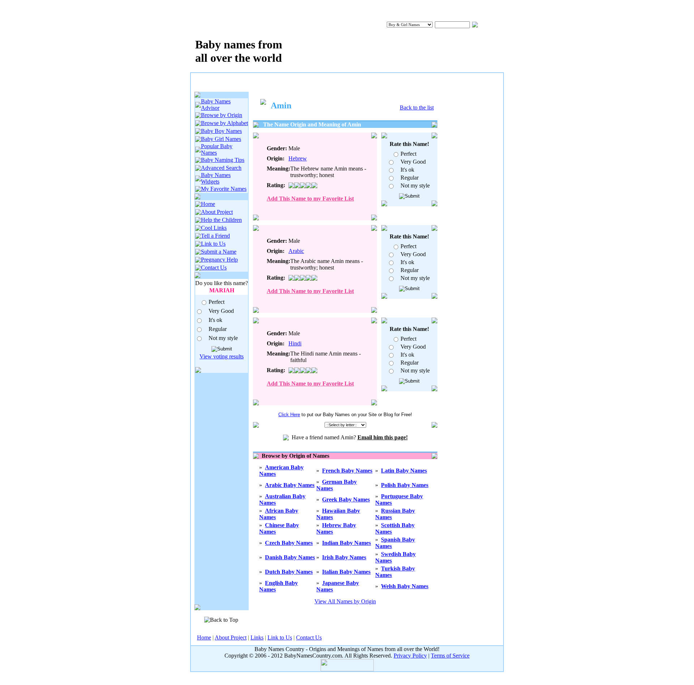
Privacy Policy (410, 655)
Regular (218, 329)
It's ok (215, 320)
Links (257, 637)
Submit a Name (218, 252)
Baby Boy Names (221, 131)
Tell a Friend (215, 236)
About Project (217, 212)
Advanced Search (221, 168)
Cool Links (214, 228)
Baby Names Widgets (216, 178)
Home (208, 204)
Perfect (216, 302)
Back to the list (417, 107)
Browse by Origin (221, 115)
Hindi (294, 343)
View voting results (222, 356)
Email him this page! (382, 437)
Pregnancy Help (219, 260)
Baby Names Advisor (216, 104)
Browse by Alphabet (224, 123)
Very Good (221, 311)
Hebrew (297, 158)
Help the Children (221, 220)
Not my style (223, 338)
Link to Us (213, 244)
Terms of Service (450, 655)
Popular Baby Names (216, 149)
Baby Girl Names (221, 139)
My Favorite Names (224, 189)
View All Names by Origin (345, 601)
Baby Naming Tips (222, 160)
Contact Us (214, 267)
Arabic (296, 251)
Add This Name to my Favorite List (310, 198)
